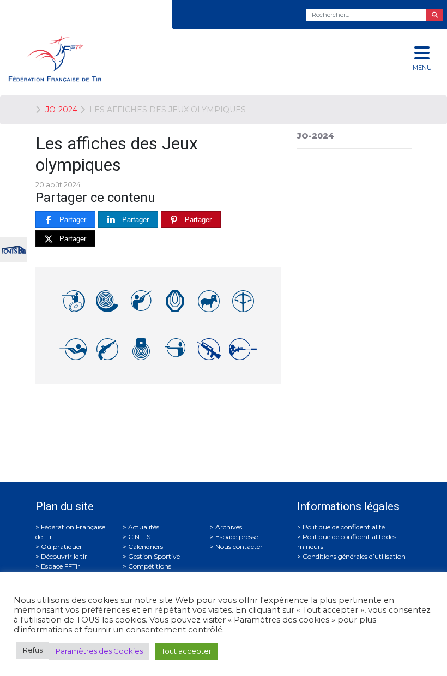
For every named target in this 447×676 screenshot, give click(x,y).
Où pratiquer (61, 546)
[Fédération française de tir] (149, 58)
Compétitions (149, 566)
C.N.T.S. (140, 537)
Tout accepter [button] (186, 651)
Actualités (143, 527)
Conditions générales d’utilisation (354, 556)
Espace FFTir (60, 566)
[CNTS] (14, 249)
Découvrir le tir (64, 556)
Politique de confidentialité (344, 527)
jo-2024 (315, 136)
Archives (228, 527)
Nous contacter (239, 546)
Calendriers (145, 546)
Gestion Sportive (154, 556)
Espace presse (236, 537)
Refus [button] (33, 649)
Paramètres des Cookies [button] (99, 651)
